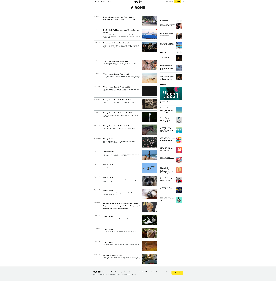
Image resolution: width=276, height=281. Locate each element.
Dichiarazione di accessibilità (159, 272)
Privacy (120, 272)
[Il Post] (138, 1)
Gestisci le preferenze (131, 272)
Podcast (103, 1)
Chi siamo (105, 272)
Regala (171, 1)
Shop (167, 1)
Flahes (163, 53)
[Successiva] (181, 21)
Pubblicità (113, 272)
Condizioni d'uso (144, 272)
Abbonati (177, 1)
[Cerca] (107, 1)
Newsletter (97, 1)
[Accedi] (183, 1)
